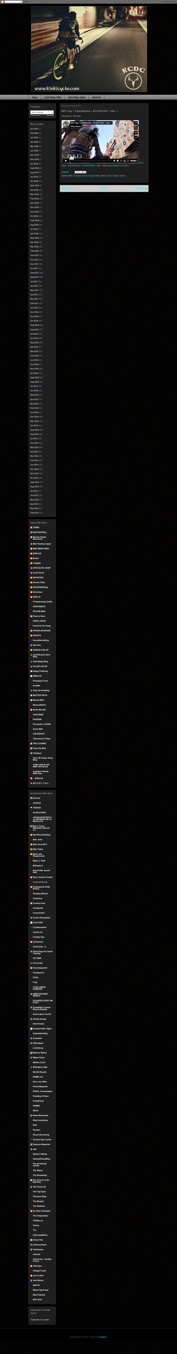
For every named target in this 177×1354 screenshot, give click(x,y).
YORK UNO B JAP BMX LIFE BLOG (41, 766)
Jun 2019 (34, 181)
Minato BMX (38, 700)
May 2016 (34, 343)
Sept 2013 (34, 482)
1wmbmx (37, 803)
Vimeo (126, 166)
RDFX (35, 1111)
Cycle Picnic (38, 573)
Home (34, 97)
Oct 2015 (34, 373)
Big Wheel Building (41, 835)
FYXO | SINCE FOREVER (39, 988)
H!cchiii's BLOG (40, 666)
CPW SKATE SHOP (42, 568)
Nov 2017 (34, 264)
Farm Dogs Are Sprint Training (43, 952)
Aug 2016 (34, 330)
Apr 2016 (34, 347)
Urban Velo (38, 1240)
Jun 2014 (34, 443)
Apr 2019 (34, 190)
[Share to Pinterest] (85, 172)
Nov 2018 (34, 212)
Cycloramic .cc (39, 947)
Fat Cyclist (38, 963)
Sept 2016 (34, 325)
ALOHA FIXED (39, 813)
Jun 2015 (34, 391)
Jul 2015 (34, 386)
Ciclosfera (37, 898)
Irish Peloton (38, 1024)
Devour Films (39, 582)
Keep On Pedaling (41, 690)
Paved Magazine (40, 1086)
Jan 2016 (34, 360)
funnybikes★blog (41, 640)
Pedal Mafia (38, 715)
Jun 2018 (34, 234)
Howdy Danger (39, 1019)
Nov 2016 (34, 316)
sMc (35, 1149)
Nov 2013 (34, 474)
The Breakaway (40, 1175)
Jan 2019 (34, 203)
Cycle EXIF (38, 923)
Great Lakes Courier (42, 1014)
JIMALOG (37, 676)
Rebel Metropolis (40, 1115)
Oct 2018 (34, 216)
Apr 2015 (34, 399)
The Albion (38, 1170)
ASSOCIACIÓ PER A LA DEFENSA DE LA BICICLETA (42, 819)
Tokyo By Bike (39, 748)
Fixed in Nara (39, 616)
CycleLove (38, 932)
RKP (35, 1125)
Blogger (103, 1337)
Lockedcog (38, 1048)
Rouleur (36, 1130)
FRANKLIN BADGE (42, 631)
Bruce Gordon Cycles (43, 877)
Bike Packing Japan (42, 544)
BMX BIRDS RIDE (41, 549)
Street (103, 176)
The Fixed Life (39, 1187)
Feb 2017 (34, 303)
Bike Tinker (38, 849)
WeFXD (36, 1285)
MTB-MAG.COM (40, 1067)
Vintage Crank (39, 1271)
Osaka (91, 176)
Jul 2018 (34, 229)
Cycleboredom (39, 927)
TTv (34, 1230)
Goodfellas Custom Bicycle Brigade (41, 1008)
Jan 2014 (34, 465)
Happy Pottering (40, 671)
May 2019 (34, 185)
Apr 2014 (34, 452)
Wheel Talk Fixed (40, 1290)
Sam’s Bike (38, 729)
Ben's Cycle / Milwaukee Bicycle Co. (41, 828)
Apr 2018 (34, 242)
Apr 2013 (34, 504)
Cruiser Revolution (41, 918)
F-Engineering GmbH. (43, 602)
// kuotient (37, 1038)
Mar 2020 (34, 146)
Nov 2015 (34, 369)
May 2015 (34, 395)
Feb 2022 (34, 133)
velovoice (37, 1266)
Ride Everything (40, 1120)
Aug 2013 (34, 487)
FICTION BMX (39, 611)
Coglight (37, 563)
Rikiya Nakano (113, 166)
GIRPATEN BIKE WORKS (40, 995)
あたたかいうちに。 (41, 783)
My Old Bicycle (39, 1072)
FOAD (35, 977)
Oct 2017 (34, 268)
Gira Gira (37, 645)
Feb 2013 (34, 513)
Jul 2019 (34, 177)
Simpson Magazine (41, 1144)
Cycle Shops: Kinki (53, 97)
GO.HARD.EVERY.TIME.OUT (43, 1002)
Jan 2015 (34, 412)
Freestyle (78, 176)
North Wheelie (39, 710)
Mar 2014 (34, 456)
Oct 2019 (34, 164)
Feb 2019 (34, 199)
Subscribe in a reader (40, 1320)
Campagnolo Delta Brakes (41, 888)
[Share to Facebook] (83, 172)
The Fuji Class (39, 1192)
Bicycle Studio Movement (39, 538)
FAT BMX (37, 958)
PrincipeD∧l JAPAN (42, 724)
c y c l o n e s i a (40, 882)
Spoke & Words (40, 1154)
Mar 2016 (34, 351)
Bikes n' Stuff (39, 861)
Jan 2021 (34, 137)
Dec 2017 (34, 260)
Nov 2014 (34, 421)
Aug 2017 (34, 277)
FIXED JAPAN (39, 621)
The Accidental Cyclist (39, 1165)
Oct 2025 (34, 129)
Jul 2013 (34, 491)
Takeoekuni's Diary (41, 739)
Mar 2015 (34, 404)
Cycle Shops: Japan (76, 97)
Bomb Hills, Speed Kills (41, 871)
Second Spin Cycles (42, 1140)
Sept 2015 (34, 378)
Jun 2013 (34, 495)
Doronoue (37, 592)
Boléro (36, 558)
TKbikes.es (38, 1221)
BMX (70, 176)
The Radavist (39, 1206)
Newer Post (68, 188)
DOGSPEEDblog (40, 587)
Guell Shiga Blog (40, 661)
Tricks (109, 176)
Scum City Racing (41, 1135)
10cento (36, 798)
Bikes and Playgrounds (39, 855)
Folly (35, 982)
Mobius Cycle (39, 1062)
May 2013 (34, 500)
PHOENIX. (37, 719)
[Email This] (76, 172)
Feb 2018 (34, 251)
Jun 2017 (34, 286)
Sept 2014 (34, 430)
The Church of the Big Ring (41, 1181)
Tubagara (37, 753)
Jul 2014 (34, 439)
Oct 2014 (34, 426)
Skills (97, 176)
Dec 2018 (34, 207)
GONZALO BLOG (41, 650)
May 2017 (34, 290)
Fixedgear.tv (38, 973)
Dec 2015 (34, 364)
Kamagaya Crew (40, 681)
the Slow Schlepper (42, 1211)
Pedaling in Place (41, 1096)
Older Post (141, 188)
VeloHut (36, 1254)
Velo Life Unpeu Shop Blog (43, 759)
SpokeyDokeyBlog (41, 1159)
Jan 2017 (34, 308)
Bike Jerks (38, 840)
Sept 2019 (34, 168)
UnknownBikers (40, 1235)
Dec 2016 (34, 312)
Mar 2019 (34, 194)
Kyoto (84, 176)
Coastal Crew (39, 903)
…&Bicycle (38, 778)
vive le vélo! (38, 1276)
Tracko (36, 1225)
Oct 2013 (34, 478)
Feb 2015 (34, 408)
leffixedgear (38, 1043)
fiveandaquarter (40, 968)
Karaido (36, 686)
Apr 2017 (34, 295)
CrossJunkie (39, 913)
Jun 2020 (34, 142)
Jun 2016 (34, 338)
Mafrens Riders (40, 1053)
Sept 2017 (34, 273)
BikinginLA (38, 866)
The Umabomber (40, 1216)
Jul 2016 (34, 334)
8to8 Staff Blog (39, 532)
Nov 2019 (34, 159)
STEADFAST (39, 734)
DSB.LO (36, 597)
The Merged (38, 1201)
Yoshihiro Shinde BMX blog (41, 772)
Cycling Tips (38, 937)
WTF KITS (37, 1300)
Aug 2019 (34, 172)
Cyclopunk (38, 942)
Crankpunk (38, 908)
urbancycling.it (39, 1245)
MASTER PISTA (40, 695)
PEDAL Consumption (43, 1091)
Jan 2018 (34, 255)
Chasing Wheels (40, 894)
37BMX (36, 527)
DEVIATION (38, 578)
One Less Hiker (40, 1082)
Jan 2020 (34, 151)
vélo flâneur (38, 1280)
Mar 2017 (34, 299)
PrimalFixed (38, 1101)
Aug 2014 (34, 434)
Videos (116, 176)
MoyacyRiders (39, 705)
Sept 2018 (34, 220)
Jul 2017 (34, 282)
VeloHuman (38, 1250)
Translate (50, 115)
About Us (96, 97)
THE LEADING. (40, 743)
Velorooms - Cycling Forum (42, 1260)
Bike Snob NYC (40, 844)
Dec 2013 (34, 469)
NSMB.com (38, 1077)
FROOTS (37, 635)
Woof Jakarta (39, 1295)
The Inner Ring (39, 1196)
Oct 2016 (34, 321)
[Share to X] (80, 172)
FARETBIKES (39, 607)
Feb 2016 (34, 356)
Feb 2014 (34, 460)
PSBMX (36, 1106)
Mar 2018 (34, 247)
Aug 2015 (34, 382)
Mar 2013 (34, 508)
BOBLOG (37, 553)
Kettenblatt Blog (40, 1033)
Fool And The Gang (42, 626)
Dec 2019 (34, 155)
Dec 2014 (34, 417)
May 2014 (34, 447)
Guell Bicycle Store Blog (41, 656)
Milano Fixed (38, 1058)
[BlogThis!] (78, 172)
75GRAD (37, 808)
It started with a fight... (43, 1029)
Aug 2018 (34, 225)
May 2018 (34, 238)
